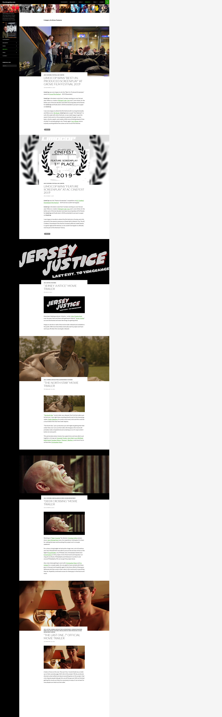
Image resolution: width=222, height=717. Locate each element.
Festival (54, 75)
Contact (102, 2)
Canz (68, 100)
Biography (72, 2)
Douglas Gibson (56, 440)
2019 (45, 75)
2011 (45, 498)
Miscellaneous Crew (58, 498)
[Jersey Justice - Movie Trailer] (64, 304)
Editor (48, 282)
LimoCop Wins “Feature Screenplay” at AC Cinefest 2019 (64, 189)
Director (46, 630)
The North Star (48, 415)
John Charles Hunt (76, 316)
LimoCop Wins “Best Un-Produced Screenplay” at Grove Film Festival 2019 (63, 81)
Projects (87, 2)
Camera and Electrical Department (57, 379)
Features (49, 75)
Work (80, 2)
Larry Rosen (74, 121)
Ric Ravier (56, 113)
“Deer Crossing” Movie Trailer (60, 502)
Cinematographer (76, 629)
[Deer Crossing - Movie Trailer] (64, 523)
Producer (75, 630)
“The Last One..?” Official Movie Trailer (62, 636)
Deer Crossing (56, 538)
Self (58, 75)
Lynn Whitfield (78, 438)
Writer (62, 75)
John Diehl (70, 438)
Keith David (47, 440)
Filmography (64, 2)
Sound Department (70, 498)
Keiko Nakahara (53, 419)
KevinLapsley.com (9, 2)
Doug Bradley (52, 552)
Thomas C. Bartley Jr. (67, 440)
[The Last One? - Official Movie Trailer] (64, 657)
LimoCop (47, 129)
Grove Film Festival (55, 94)
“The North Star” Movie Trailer (61, 384)
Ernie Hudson (48, 554)
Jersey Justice (80, 318)
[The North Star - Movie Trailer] (64, 403)
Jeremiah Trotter (62, 438)
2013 (45, 282)
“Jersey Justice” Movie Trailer (60, 287)
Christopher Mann (56, 442)
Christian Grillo (72, 538)
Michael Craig (62, 100)
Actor (48, 629)
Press (94, 2)
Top (217, 712)
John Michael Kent (53, 540)
